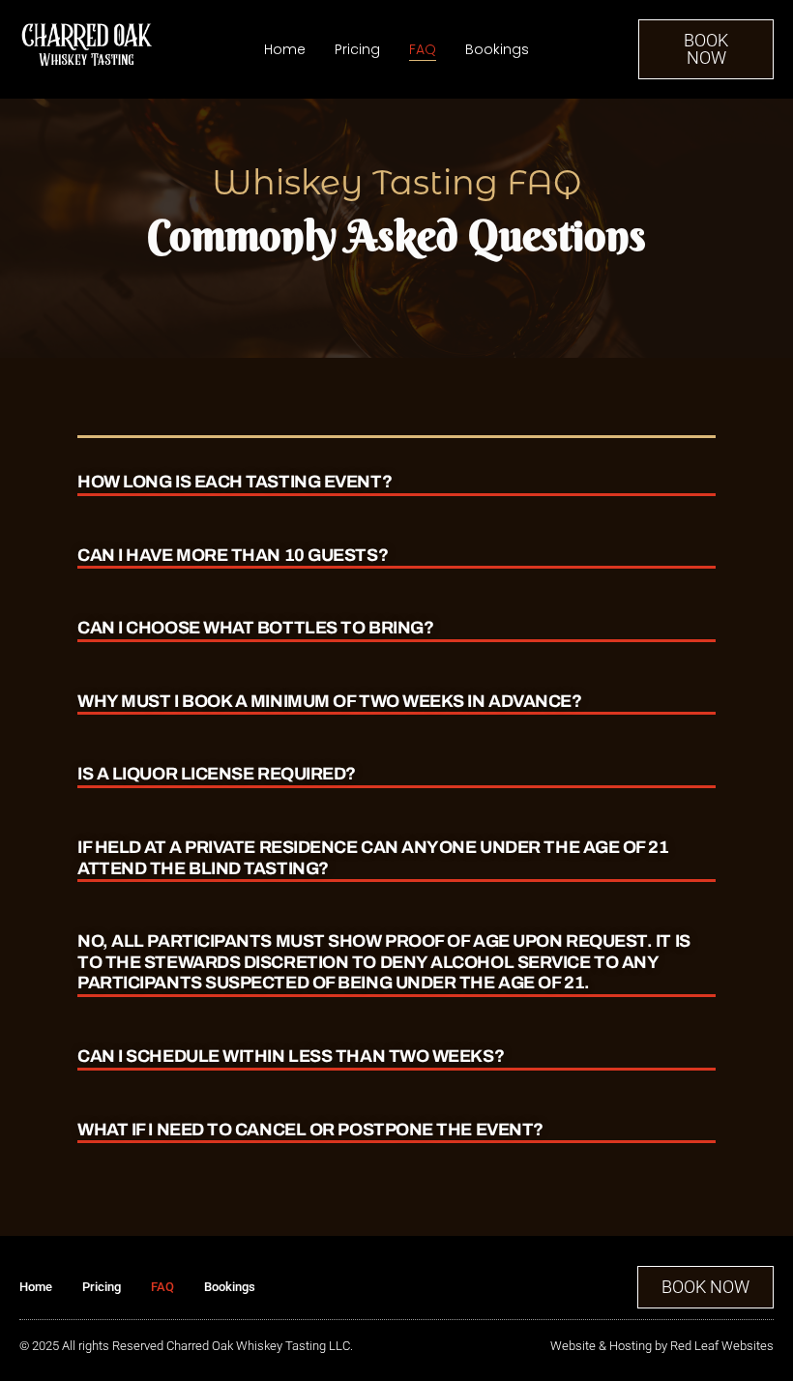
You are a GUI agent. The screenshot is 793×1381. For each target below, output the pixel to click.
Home (285, 49)
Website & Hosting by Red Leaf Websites (662, 1345)
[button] (396, 467)
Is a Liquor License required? (216, 773)
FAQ (422, 49)
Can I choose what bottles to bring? (255, 627)
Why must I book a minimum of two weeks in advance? (329, 701)
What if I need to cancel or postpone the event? (310, 1129)
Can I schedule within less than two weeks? (290, 1056)
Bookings (497, 49)
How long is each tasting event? (234, 481)
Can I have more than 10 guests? (232, 555)
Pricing (357, 49)
